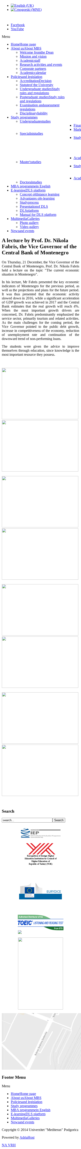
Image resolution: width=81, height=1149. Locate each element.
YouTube (17, 29)
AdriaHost (27, 1137)
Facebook (18, 25)
